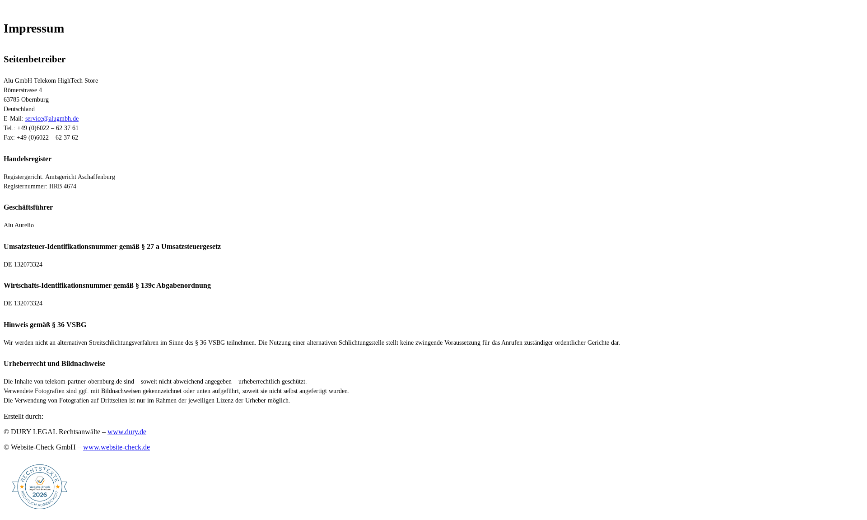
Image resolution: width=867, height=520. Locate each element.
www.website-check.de (116, 447)
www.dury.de (126, 432)
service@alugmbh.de (52, 118)
